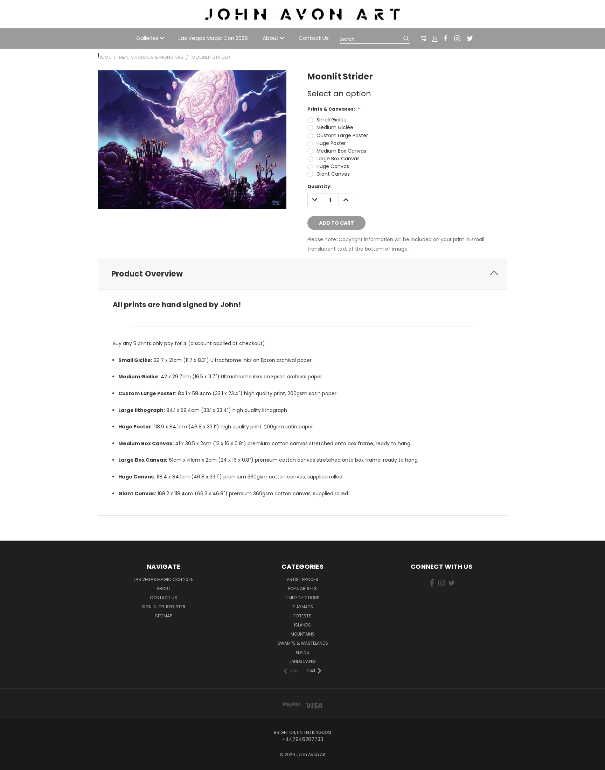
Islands (302, 625)
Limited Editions (303, 598)
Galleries (148, 38)
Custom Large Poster (342, 135)
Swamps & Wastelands (302, 643)
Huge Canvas (333, 166)
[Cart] (423, 38)
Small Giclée (332, 119)
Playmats (302, 607)
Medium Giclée (335, 127)
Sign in (149, 607)
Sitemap (163, 616)
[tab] (302, 274)
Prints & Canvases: (333, 109)
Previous (586, 753)
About (271, 38)
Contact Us (314, 38)
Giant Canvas (333, 173)
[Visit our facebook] (445, 38)
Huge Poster (331, 143)
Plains (302, 652)
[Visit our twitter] (470, 38)
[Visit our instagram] (457, 38)
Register (176, 607)
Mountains (303, 634)
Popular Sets (302, 589)
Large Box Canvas (338, 158)
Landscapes (303, 661)
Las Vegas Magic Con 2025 (213, 38)
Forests (302, 616)
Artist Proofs (302, 579)
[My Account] (435, 38)
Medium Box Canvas (341, 150)
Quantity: (319, 186)
